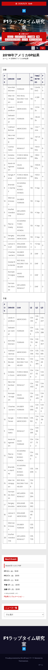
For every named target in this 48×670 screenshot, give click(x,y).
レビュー (10, 37)
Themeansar (23, 661)
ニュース (24, 40)
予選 (38, 37)
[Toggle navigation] (33, 48)
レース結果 (31, 37)
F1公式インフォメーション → (14, 596)
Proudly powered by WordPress (17, 658)
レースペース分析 (20, 37)
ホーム (5, 58)
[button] (37, 48)
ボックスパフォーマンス (12, 40)
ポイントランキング (35, 40)
